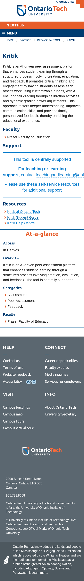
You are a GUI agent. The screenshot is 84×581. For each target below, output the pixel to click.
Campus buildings (16, 407)
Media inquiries (56, 374)
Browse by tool (49, 40)
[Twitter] (33, 466)
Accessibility (12, 381)
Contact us (11, 361)
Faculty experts (57, 367)
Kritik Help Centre (21, 223)
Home (10, 40)
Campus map (13, 414)
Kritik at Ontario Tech (23, 212)
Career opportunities (61, 361)
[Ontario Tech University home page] (42, 11)
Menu (12, 33)
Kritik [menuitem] (71, 40)
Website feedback (17, 374)
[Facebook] (24, 466)
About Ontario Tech (60, 407)
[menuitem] (13, 40)
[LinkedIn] (51, 466)
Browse (25, 40)
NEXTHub (15, 25)
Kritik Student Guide (22, 217)
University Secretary (60, 414)
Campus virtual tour (18, 428)
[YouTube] (59, 466)
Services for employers (63, 381)
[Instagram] (42, 466)
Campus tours (13, 421)
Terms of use (13, 367)
